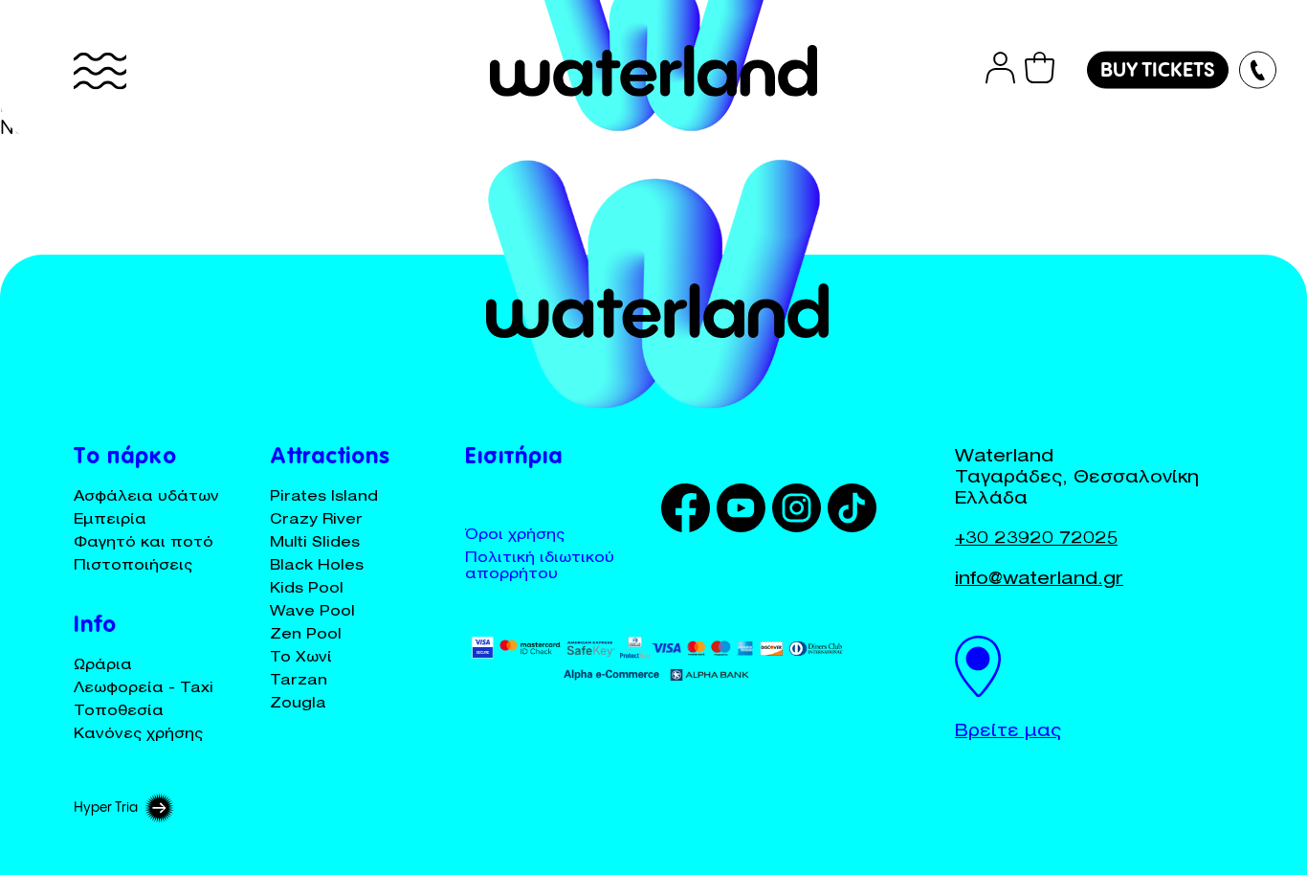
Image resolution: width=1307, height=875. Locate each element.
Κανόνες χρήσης (138, 735)
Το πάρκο (125, 458)
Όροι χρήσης (515, 535)
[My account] (1000, 71)
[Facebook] (689, 507)
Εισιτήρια (514, 458)
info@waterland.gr (1039, 580)
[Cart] (1039, 71)
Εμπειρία (110, 520)
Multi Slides (315, 543)
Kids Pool (306, 589)
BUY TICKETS (1157, 71)
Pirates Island (324, 497)
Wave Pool (312, 612)
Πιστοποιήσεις (133, 566)
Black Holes (317, 566)
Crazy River (316, 520)
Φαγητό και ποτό (143, 543)
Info (95, 627)
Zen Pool (306, 635)
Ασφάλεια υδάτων (146, 497)
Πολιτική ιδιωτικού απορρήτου (539, 566)
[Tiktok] (855, 507)
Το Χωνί (301, 658)
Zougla (298, 704)
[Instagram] (800, 507)
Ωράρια (103, 666)
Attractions (330, 458)
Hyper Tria (106, 808)
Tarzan (298, 681)
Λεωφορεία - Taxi (143, 689)
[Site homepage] (653, 71)
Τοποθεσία (119, 712)
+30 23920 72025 (1036, 540)
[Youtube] (744, 507)
